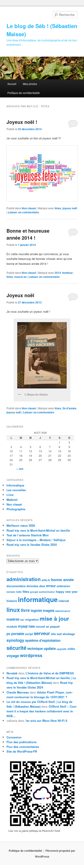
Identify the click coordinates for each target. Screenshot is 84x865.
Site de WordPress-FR (21, 751)
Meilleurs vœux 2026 (20, 525)
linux (13, 609)
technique (35, 648)
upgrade (62, 649)
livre (25, 610)
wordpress (31, 655)
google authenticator (42, 591)
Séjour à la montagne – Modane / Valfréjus (35, 540)
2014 (58, 273)
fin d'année (69, 408)
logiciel (36, 610)
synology (15, 640)
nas (31, 626)
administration (23, 579)
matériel (12, 619)
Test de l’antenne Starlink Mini (27, 535)
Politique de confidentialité (23, 93)
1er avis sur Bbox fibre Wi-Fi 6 (46, 720)
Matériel (11, 499)
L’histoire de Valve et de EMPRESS (50, 673)
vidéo (71, 649)
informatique (38, 599)
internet (63, 601)
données (32, 586)
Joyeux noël (20, 295)
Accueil (11, 84)
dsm (42, 586)
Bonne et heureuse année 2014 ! (28, 234)
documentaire (16, 586)
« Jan (19, 469)
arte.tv (46, 580)
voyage (12, 655)
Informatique (15, 485)
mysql (23, 626)
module (11, 626)
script (29, 634)
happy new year (67, 591)
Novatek (11, 673)
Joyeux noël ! (21, 121)
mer (22, 619)
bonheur (67, 273)
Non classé (29, 208)
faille (19, 591)
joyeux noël (69, 208)
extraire (10, 591)
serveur (42, 633)
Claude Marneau (17, 692)
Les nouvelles (16, 490)
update (50, 648)
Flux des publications (21, 742)
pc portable (15, 633)
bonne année (62, 579)
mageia (48, 610)
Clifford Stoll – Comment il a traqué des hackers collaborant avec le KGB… (41, 711)
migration (32, 619)
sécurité (16, 647)
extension (63, 586)
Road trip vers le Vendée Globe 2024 (31, 544)
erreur (51, 585)
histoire (11, 601)
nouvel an (20, 277)
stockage (68, 634)
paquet (55, 626)
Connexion (14, 737)
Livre (9, 495)
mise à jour (54, 618)
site (53, 634)
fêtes (58, 208)
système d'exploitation (42, 640)
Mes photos (30, 84)
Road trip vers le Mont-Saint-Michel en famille (38, 530)
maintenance (62, 611)
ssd (59, 634)
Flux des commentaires (22, 747)
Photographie (15, 509)
